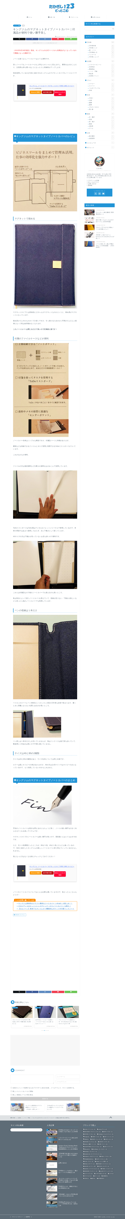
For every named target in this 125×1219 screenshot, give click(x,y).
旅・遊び (101, 121)
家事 (101, 105)
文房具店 (101, 67)
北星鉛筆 (105, 1176)
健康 (101, 102)
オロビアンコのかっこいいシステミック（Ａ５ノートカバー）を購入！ (44, 906)
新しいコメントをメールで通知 (23, 1091)
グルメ (100, 80)
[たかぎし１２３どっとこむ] (62, 14)
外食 (101, 90)
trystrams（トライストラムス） (92, 1168)
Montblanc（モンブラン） (91, 1151)
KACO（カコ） (109, 1139)
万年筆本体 (101, 45)
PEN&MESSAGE (89, 1159)
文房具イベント (101, 76)
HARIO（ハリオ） (96, 1136)
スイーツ (101, 86)
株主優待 (101, 136)
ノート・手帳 (17, 25)
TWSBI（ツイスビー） (107, 1168)
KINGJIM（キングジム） (20, 914)
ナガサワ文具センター (101, 1173)
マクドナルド (88, 1176)
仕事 (101, 100)
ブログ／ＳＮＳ (101, 107)
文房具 (100, 61)
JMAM (86, 1139)
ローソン (97, 1176)
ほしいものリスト (93, 182)
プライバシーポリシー (17, 1216)
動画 (101, 124)
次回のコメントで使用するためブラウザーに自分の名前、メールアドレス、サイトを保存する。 (44, 1088)
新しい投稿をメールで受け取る (23, 1095)
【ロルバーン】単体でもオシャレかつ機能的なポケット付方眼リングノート (46, 909)
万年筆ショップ (101, 57)
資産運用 (101, 138)
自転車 (101, 126)
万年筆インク (101, 48)
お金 (100, 133)
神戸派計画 (101, 1178)
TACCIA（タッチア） (104, 1166)
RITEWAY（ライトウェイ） (104, 1163)
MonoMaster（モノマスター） (100, 1149)
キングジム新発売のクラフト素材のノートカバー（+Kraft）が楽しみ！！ (45, 903)
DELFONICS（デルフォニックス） (92, 1131)
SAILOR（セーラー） (90, 1166)
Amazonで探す (35, 92)
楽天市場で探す (47, 92)
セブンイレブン (88, 1173)
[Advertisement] (45, 117)
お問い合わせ (96, 17)
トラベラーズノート (101, 64)
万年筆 (100, 42)
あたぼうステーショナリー (106, 1171)
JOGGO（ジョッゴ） (97, 1139)
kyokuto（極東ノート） (90, 1144)
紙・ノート (101, 50)
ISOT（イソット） (108, 1136)
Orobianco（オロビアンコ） (91, 1156)
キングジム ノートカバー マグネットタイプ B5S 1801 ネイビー (51, 86)
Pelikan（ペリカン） (106, 1156)
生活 (100, 95)
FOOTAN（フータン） (90, 1134)
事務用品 (101, 69)
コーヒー (101, 83)
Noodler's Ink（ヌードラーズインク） (93, 1154)
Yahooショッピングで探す (60, 93)
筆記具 (101, 73)
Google (87, 1136)
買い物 (101, 109)
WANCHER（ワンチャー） (91, 1171)
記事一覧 (52, 17)
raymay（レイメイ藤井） (102, 1161)
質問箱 (90, 185)
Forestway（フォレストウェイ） (105, 1134)
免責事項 (28, 1216)
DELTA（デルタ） (108, 1131)
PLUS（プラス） (89, 1161)
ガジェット (100, 147)
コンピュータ (100, 143)
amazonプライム (102, 1129)
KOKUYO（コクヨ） (104, 1141)
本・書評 (101, 117)
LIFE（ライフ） (108, 1146)
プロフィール (74, 17)
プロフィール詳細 (93, 180)
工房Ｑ (87, 1178)
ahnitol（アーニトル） (90, 1129)
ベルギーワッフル (101, 88)
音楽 (101, 119)
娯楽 (100, 114)
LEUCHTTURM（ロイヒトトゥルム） (93, 1146)
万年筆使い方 (101, 52)
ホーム (30, 17)
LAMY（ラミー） (103, 1144)
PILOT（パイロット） (101, 1159)
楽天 (93, 1178)
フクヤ (111, 1173)
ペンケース (101, 54)
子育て (101, 98)
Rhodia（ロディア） (89, 1163)
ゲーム (101, 128)
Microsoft (87, 1149)
